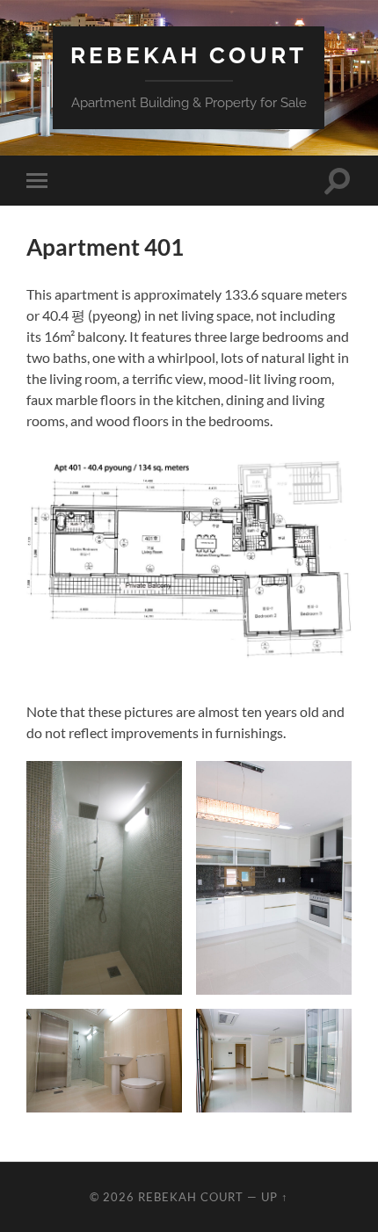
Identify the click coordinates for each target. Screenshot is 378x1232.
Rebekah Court (188, 55)
